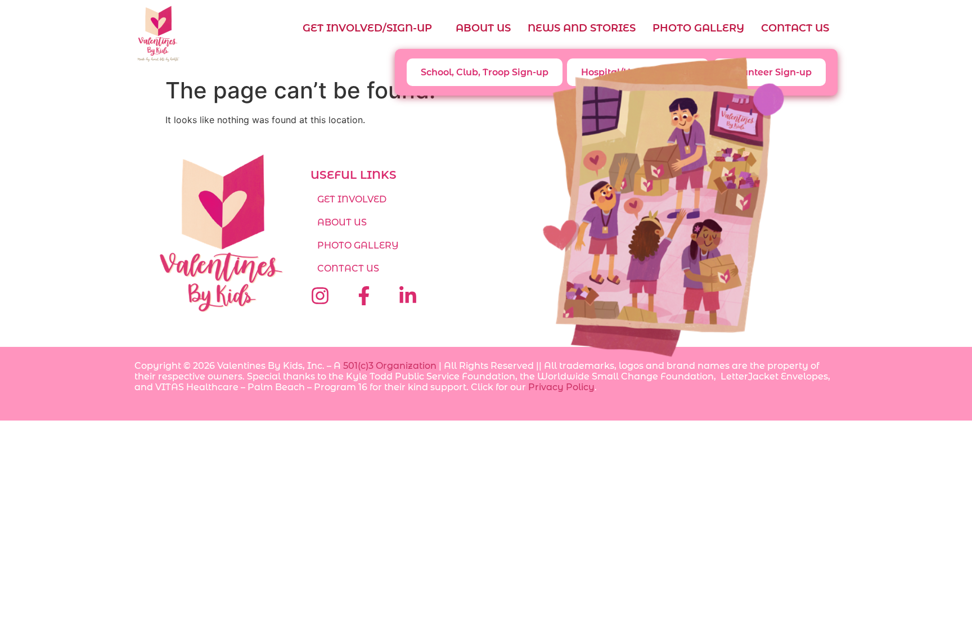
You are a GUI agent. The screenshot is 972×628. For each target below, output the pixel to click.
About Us (483, 28)
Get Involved (351, 199)
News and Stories (582, 28)
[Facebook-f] (364, 295)
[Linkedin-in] (407, 295)
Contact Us (795, 28)
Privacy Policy (561, 387)
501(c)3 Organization (389, 365)
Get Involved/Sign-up (367, 28)
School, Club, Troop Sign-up (484, 72)
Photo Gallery (698, 28)
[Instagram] (320, 295)
